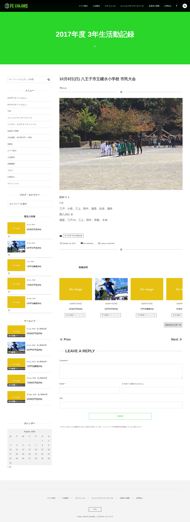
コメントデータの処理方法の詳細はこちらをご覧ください (122, 427)
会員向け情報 (13, 131)
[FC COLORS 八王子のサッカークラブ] (16, 6)
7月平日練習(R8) (147, 309)
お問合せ (11, 177)
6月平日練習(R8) (34, 303)
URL (61, 398)
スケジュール (13, 184)
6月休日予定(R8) (34, 399)
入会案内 (11, 157)
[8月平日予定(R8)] (111, 289)
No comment (88, 243)
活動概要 (11, 164)
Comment (63, 361)
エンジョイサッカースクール (19, 118)
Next (174, 339)
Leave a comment (108, 243)
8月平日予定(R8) (111, 309)
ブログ (10, 170)
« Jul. (9, 467)
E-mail (124, 384)
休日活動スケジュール (75, 315)
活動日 (10, 144)
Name (61, 384)
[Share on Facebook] (176, 6)
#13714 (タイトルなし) (17, 105)
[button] (185, 6)
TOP (9, 111)
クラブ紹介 (12, 151)
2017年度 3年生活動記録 (73, 236)
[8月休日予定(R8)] (75, 289)
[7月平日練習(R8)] (147, 289)
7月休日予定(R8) (182, 309)
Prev (67, 339)
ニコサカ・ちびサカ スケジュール (21, 124)
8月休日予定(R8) (75, 309)
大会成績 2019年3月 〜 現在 (19, 137)
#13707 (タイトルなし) (17, 98)
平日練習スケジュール (111, 315)
